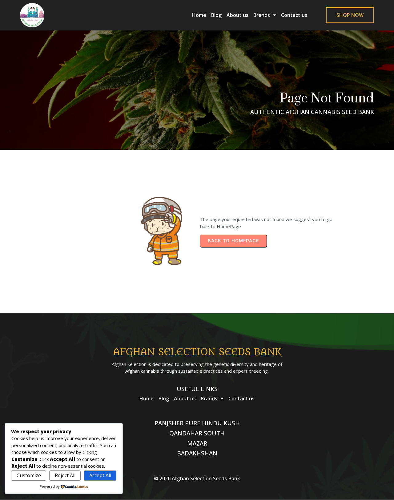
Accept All (100, 475)
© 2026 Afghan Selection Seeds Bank (197, 478)
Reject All (65, 475)
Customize (29, 475)
